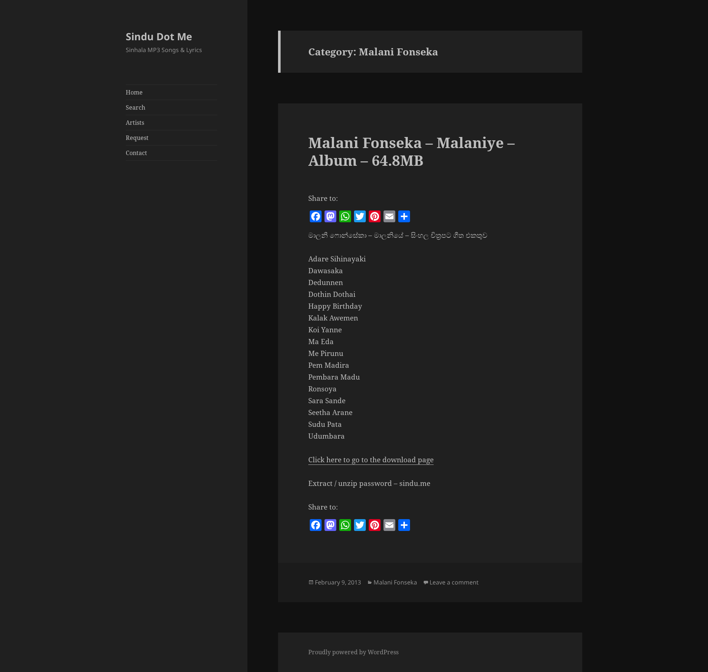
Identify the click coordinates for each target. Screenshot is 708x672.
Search (135, 107)
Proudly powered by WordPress (353, 652)
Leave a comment (454, 582)
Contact (136, 153)
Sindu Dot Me (159, 36)
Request (137, 138)
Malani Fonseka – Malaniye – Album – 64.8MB (411, 151)
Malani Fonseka (395, 582)
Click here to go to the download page (371, 459)
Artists (135, 123)
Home (134, 92)
